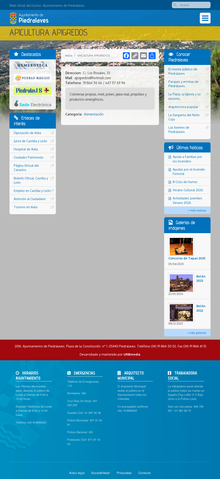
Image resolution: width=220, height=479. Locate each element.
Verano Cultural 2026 (188, 190)
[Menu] (205, 18)
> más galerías (196, 332)
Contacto (144, 472)
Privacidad (124, 472)
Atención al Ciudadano (30, 199)
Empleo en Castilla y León (32, 191)
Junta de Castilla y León (30, 141)
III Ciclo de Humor (185, 182)
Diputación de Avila (27, 133)
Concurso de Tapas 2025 (186, 258)
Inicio (68, 55)
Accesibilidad (100, 472)
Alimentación (94, 114)
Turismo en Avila (25, 207)
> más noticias (197, 210)
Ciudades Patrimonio (28, 157)
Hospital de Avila (26, 149)
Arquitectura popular (183, 107)
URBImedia (132, 354)
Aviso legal (76, 472)
